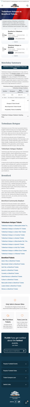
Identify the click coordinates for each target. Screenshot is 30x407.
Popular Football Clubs (10, 370)
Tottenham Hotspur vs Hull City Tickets (13, 247)
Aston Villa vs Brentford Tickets (11, 261)
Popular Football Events (10, 364)
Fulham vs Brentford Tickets (10, 279)
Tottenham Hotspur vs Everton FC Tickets (14, 229)
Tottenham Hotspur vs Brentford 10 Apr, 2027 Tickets (15, 67)
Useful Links (7, 384)
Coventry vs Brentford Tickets (10, 273)
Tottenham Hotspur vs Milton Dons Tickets (14, 250)
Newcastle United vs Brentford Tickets (13, 283)
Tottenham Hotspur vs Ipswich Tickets (13, 244)
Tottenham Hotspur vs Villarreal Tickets (13, 253)
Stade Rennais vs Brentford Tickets (12, 276)
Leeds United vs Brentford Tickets (11, 286)
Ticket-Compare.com (9, 377)
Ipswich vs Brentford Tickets (10, 270)
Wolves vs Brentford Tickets (10, 289)
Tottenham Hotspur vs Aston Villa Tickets (14, 232)
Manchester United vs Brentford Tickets (13, 264)
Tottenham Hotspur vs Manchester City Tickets (15, 241)
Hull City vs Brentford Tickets (10, 267)
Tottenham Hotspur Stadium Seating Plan (12, 116)
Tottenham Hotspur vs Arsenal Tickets (13, 238)
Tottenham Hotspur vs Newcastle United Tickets (16, 225)
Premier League (16, 73)
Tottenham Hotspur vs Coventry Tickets (13, 235)
